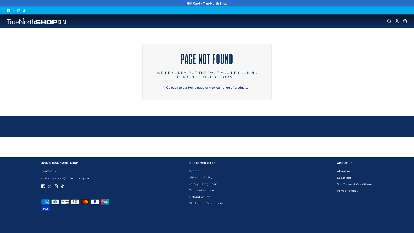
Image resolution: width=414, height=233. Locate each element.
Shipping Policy (201, 177)
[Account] (397, 21)
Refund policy (199, 196)
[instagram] (19, 10)
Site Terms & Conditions (355, 184)
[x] (13, 10)
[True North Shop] (36, 21)
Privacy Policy (347, 190)
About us (344, 171)
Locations (344, 177)
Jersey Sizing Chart (203, 184)
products (240, 87)
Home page (196, 87)
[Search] (389, 21)
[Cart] (405, 21)
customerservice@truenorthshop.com (66, 178)
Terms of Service (201, 190)
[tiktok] (24, 10)
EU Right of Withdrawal (207, 203)
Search (194, 171)
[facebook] (8, 10)
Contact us (48, 171)
